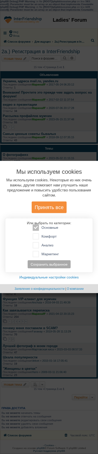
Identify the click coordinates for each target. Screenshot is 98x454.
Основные (49, 227)
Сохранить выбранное (49, 264)
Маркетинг (50, 254)
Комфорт (49, 236)
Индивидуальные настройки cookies (49, 277)
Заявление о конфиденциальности (40, 289)
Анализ (47, 245)
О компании (75, 289)
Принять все (49, 207)
